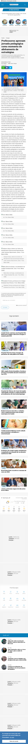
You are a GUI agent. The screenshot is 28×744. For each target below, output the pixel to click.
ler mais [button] (12, 737)
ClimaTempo (24, 498)
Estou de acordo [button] (14, 741)
